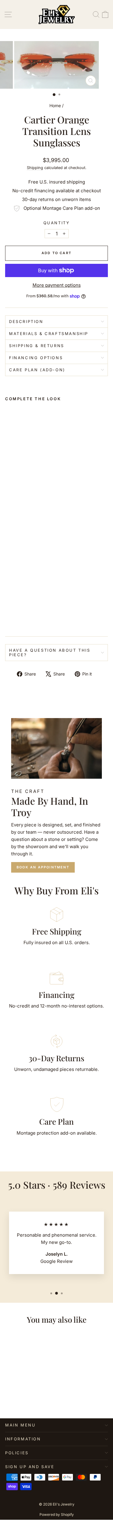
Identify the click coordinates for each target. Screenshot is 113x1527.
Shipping (35, 167)
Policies (17, 1452)
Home (55, 105)
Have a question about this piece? (49, 652)
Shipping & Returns (36, 345)
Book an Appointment (43, 867)
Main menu (20, 1425)
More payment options (57, 285)
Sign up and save (30, 1466)
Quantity (56, 222)
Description (26, 321)
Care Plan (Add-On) (37, 369)
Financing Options (36, 357)
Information (23, 1438)
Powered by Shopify (56, 1514)
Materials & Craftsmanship (48, 333)
